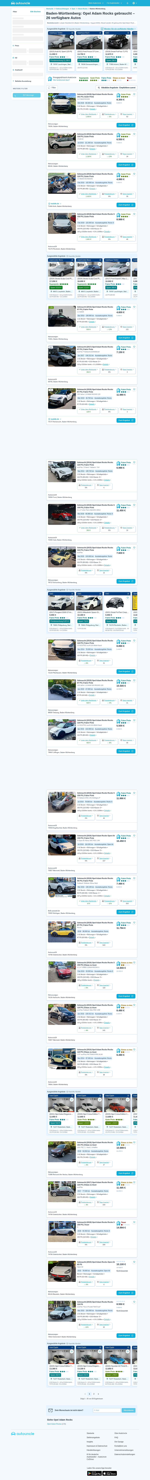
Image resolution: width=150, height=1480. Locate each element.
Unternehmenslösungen (123, 1450)
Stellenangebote (93, 1437)
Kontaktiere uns (120, 1446)
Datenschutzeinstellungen (124, 1454)
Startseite (49, 9)
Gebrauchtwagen (62, 9)
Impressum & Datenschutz (97, 1446)
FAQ (116, 1437)
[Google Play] (94, 1473)
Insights (90, 1442)
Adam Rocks (82, 9)
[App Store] (109, 1473)
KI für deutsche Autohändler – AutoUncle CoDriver (96, 1456)
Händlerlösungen (93, 1450)
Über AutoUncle (120, 1433)
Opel (73, 9)
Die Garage (119, 1442)
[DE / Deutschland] (135, 3)
